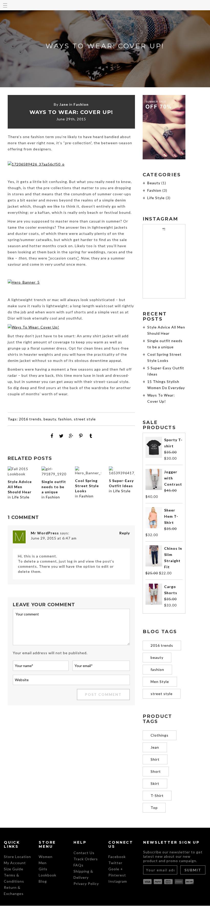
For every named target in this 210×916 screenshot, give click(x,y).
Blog (43, 881)
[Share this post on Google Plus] (71, 436)
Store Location (17, 856)
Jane (63, 104)
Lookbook (47, 875)
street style (85, 419)
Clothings (160, 735)
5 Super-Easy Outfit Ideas (121, 483)
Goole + (115, 869)
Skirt (155, 783)
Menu (5, 5)
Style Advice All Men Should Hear (20, 486)
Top (154, 807)
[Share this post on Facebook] (52, 436)
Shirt (155, 759)
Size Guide (13, 869)
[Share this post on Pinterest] (81, 436)
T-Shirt (157, 795)
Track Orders (86, 859)
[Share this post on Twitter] (61, 436)
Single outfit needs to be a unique (53, 486)
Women (45, 856)
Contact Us (84, 853)
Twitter (115, 863)
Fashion (81, 104)
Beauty (153, 183)
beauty (50, 419)
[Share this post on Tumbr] (91, 436)
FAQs (78, 865)
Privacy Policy (86, 883)
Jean (155, 747)
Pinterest (117, 875)
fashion (65, 419)
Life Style (20, 497)
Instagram (117, 881)
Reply (124, 533)
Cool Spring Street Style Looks (87, 485)
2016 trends (30, 419)
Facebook (117, 856)
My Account (15, 863)
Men (43, 863)
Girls (43, 869)
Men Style (160, 681)
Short (156, 771)
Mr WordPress (45, 533)
